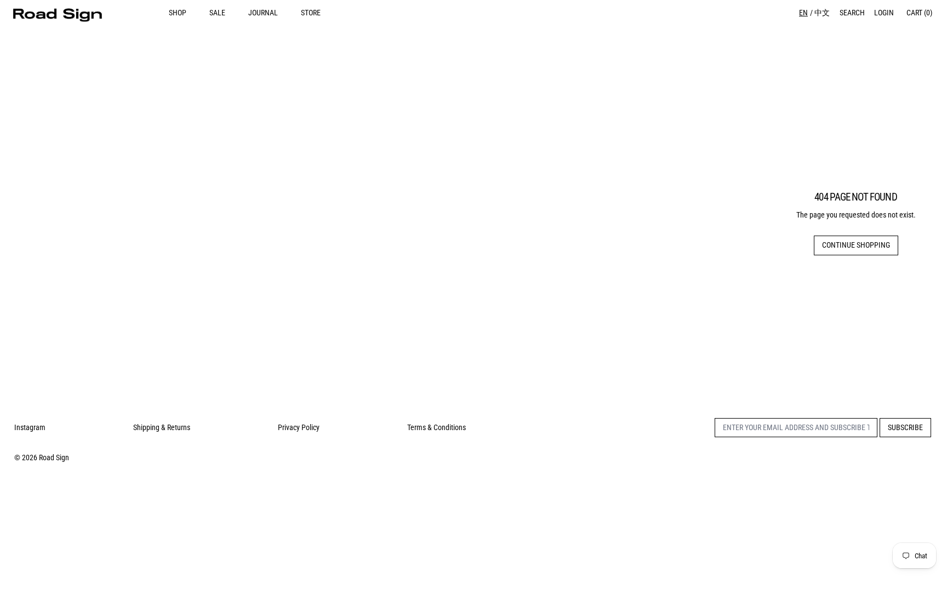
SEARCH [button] (852, 12)
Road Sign (54, 457)
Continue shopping (856, 245)
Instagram (29, 427)
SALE (217, 12)
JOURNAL (263, 12)
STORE (311, 12)
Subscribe (905, 427)
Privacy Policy (299, 427)
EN (803, 12)
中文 (822, 12)
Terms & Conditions (436, 427)
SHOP (177, 12)
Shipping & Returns (161, 427)
